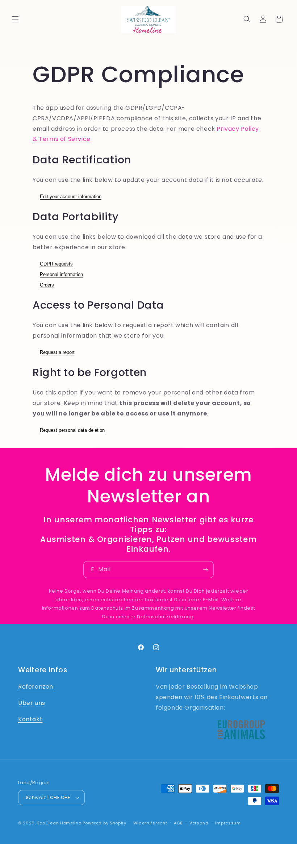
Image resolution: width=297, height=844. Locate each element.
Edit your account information (70, 196)
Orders (47, 285)
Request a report (57, 352)
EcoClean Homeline (59, 823)
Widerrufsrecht (150, 823)
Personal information (61, 274)
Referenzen (35, 686)
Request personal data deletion (72, 430)
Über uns (31, 703)
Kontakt (30, 719)
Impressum (227, 823)
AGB (178, 823)
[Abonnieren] (205, 569)
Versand (199, 823)
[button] (15, 19)
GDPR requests (56, 264)
